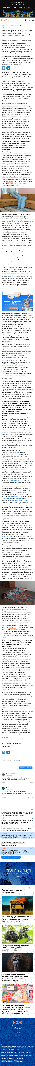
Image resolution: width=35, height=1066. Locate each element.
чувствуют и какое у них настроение (17, 503)
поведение (6, 746)
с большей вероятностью (10, 633)
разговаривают (15, 496)
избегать (12, 277)
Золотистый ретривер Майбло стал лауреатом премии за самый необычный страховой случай (15, 852)
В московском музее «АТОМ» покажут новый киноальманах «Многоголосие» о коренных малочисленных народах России (17, 813)
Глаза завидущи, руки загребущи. (16, 919)
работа (3, 826)
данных (23, 492)
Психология (5, 25)
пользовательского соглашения (9, 1060)
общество (17, 743)
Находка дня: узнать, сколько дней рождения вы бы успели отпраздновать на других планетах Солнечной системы (17, 822)
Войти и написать (25, 768)
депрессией (9, 181)
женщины (12, 627)
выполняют (6, 498)
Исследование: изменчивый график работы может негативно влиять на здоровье (16, 829)
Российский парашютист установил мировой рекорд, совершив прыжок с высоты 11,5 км (16, 836)
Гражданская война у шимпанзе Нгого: (16, 948)
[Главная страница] (5, 20)
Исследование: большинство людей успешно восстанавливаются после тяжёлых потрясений (13, 844)
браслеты (15, 452)
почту (12, 1057)
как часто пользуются (19, 500)
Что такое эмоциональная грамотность (16, 1009)
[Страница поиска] (29, 20)
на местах (5, 635)
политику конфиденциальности (10, 1061)
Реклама (17, 1033)
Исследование (6, 360)
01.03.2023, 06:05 (9, 789)
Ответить (4, 782)
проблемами (23, 183)
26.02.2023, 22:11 (9, 775)
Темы (17, 1039)
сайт (2, 818)
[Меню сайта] (33, 20)
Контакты (17, 1036)
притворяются (7, 536)
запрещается (21, 1052)
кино (3, 810)
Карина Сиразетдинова (16, 25)
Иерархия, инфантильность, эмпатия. (15, 977)
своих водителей (16, 480)
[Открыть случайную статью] (25, 20)
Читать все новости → (11, 857)
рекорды (4, 833)
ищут (20, 498)
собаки (3, 848)
